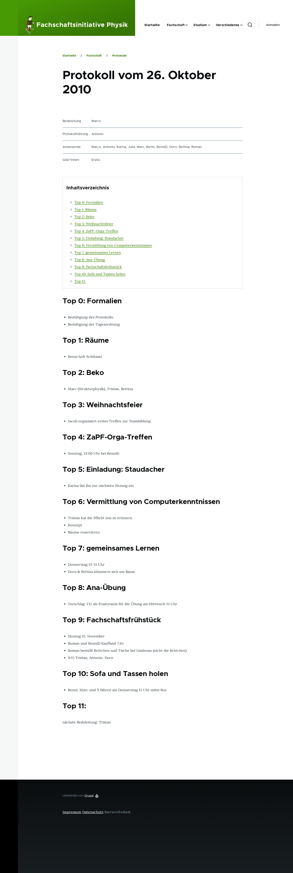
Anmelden (273, 25)
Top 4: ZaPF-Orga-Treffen (96, 231)
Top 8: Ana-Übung (89, 259)
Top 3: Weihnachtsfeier (93, 223)
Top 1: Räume (85, 209)
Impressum (72, 812)
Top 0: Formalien (88, 202)
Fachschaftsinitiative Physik (82, 25)
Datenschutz (92, 812)
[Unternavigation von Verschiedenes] (243, 25)
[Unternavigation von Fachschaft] (189, 25)
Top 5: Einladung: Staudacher (99, 238)
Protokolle (119, 55)
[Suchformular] (250, 25)
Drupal (89, 795)
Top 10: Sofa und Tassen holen (99, 274)
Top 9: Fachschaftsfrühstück (98, 266)
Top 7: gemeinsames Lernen (97, 252)
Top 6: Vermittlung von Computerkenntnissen (113, 245)
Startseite (69, 55)
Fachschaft (94, 55)
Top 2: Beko (84, 216)
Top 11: (80, 281)
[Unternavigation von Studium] (211, 25)
